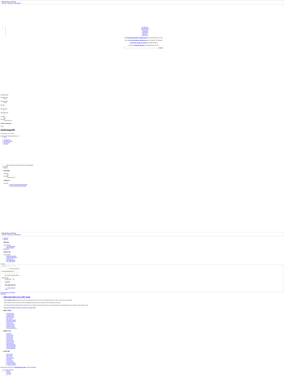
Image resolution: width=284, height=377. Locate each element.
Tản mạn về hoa (10, 358)
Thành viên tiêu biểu (11, 256)
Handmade (9, 333)
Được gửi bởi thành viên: (8, 271)
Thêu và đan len (10, 341)
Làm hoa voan (10, 335)
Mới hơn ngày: (5, 277)
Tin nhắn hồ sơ (7, 139)
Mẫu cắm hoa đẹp (11, 344)
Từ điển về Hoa (10, 316)
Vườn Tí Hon (145, 30)
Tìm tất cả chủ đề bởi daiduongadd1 (17, 186)
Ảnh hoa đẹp (10, 354)
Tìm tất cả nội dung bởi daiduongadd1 (18, 184)
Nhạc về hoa (9, 355)
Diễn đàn (6, 239)
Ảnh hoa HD (145, 32)
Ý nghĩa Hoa (145, 31)
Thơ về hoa (9, 359)
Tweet (2, 126)
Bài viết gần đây (10, 247)
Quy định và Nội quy (9, 369)
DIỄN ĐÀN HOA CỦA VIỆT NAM (17, 297)
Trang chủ (6, 238)
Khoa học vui (145, 35)
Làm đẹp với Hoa (11, 326)
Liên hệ (8, 371)
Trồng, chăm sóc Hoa (12, 328)
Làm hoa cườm (10, 340)
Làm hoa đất (9, 339)
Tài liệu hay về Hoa (11, 321)
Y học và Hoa (10, 322)
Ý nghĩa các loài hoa (11, 364)
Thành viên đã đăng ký (12, 257)
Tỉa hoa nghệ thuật (11, 348)
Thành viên (6, 249)
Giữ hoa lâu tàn (10, 343)
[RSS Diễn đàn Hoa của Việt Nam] (34, 307)
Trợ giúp (9, 372)
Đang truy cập (10, 258)
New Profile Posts (11, 261)
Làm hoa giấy (10, 336)
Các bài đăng (7, 142)
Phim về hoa (9, 356)
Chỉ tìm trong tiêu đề (14, 268)
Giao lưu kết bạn (10, 362)
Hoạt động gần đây (8, 141)
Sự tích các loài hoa (11, 363)
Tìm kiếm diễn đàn (11, 246)
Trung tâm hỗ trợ (10, 314)
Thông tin (6, 143)
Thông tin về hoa (10, 324)
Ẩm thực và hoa (10, 325)
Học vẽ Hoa (9, 318)
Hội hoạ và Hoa (10, 317)
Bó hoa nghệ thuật (11, 347)
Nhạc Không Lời (145, 28)
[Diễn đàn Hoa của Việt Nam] (8, 292)
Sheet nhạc (145, 34)
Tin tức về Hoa (10, 313)
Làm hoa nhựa (10, 337)
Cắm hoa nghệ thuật (11, 345)
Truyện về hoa (10, 360)
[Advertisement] (142, 15)
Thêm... (6, 289)
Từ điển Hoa (145, 27)
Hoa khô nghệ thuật (11, 320)
